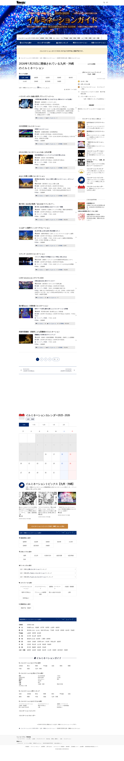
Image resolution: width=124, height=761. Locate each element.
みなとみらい (41, 679)
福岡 (24, 555)
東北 (46, 38)
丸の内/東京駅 (41, 676)
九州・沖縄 (96, 38)
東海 (74, 38)
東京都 (29, 630)
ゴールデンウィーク (41, 738)
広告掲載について (74, 746)
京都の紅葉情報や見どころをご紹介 (88, 211)
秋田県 (47, 627)
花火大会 (48, 738)
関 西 (21, 641)
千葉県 (52, 630)
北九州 (36, 555)
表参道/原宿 (22, 677)
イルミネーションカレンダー (27, 715)
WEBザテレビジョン (37, 743)
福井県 (39, 636)
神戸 (43, 641)
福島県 (57, 627)
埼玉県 (57, 630)
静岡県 (48, 639)
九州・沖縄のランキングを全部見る (94, 99)
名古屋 (33, 639)
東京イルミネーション (80, 43)
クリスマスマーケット (40, 587)
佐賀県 (48, 77)
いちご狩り (28, 738)
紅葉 (61, 738)
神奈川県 (43, 630)
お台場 (58, 677)
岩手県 (42, 627)
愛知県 (29, 639)
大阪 (82, 38)
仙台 (33, 627)
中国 (86, 38)
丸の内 (37, 630)
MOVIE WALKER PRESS (48, 743)
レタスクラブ (20, 743)
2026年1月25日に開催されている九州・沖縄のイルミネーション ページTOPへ (57, 724)
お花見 (33, 738)
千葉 (61, 38)
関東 (51, 38)
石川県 (29, 636)
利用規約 (27, 746)
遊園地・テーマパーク (55, 587)
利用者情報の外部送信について (91, 746)
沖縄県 (59, 81)
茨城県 (72, 630)
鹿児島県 (47, 81)
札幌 (33, 624)
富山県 (34, 636)
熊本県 (71, 77)
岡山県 (34, 644)
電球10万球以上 (26, 592)
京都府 (34, 641)
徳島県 (39, 647)
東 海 (21, 639)
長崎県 (59, 77)
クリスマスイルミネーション (26, 587)
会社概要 (82, 746)
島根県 (49, 644)
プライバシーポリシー (35, 746)
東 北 (21, 627)
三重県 (43, 639)
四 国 (21, 647)
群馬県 (62, 630)
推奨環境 (43, 746)
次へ (55, 359)
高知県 (44, 647)
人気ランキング (63, 43)
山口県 (39, 644)
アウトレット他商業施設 (40, 593)
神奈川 (58, 38)
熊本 (24, 559)
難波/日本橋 (60, 684)
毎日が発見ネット (58, 743)
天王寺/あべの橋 (23, 685)
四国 (90, 38)
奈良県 (47, 641)
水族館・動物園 (69, 586)
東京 (54, 38)
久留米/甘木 (47, 555)
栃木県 (67, 630)
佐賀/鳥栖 (71, 555)
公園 (69, 592)
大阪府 (29, 641)
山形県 (52, 627)
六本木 (33, 630)
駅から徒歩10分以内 (55, 592)
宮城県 (29, 627)
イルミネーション (67, 738)
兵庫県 (39, 641)
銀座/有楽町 (41, 677)
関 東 (21, 630)
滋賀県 (59, 641)
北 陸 (21, 636)
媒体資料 (68, 746)
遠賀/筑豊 (59, 555)
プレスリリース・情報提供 (58, 746)
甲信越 (66, 38)
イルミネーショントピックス (27, 711)
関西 (79, 38)
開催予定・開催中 (26, 608)
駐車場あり (26, 598)
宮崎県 (36, 81)
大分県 (25, 81)
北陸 (70, 38)
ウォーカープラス (21, 738)
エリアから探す (26, 43)
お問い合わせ (49, 746)
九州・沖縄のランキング (33, 569)
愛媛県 (34, 647)
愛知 (20, 681)
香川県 (29, 647)
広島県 (29, 644)
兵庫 (20, 682)
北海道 (42, 38)
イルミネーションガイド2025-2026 (28, 38)
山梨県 (29, 633)
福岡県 (36, 77)
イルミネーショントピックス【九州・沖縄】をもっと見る (47, 526)
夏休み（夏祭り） (55, 738)
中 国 (21, 644)
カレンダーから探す (43, 43)
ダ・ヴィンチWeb (28, 743)
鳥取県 (44, 644)
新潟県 (39, 633)
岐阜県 (38, 639)
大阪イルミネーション (98, 43)
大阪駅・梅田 (41, 684)
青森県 (37, 627)
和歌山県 (53, 641)
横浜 (48, 630)
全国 (20, 694)
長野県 (34, 633)
